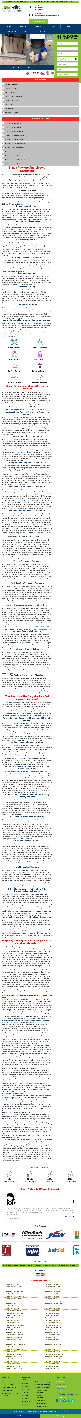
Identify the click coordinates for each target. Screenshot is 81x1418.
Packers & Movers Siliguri (52, 1320)
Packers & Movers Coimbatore (15, 1313)
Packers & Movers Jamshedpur (15, 1335)
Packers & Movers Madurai (14, 1327)
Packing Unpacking (11, 84)
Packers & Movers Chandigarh (15, 160)
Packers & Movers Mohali (52, 1349)
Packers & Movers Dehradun (14, 1301)
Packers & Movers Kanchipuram (54, 1354)
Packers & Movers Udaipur (52, 1339)
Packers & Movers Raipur (13, 1320)
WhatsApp (60, 1416)
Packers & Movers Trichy (13, 1315)
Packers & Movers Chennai (14, 1286)
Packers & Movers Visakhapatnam (16, 1344)
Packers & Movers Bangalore (14, 135)
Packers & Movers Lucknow (14, 1303)
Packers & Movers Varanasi (14, 1310)
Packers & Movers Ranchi (52, 1310)
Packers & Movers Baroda (52, 1368)
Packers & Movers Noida (13, 164)
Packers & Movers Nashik (52, 1315)
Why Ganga (11, 31)
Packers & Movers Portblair (14, 1318)
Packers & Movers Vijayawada (15, 1325)
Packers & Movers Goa (51, 1325)
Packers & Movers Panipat (13, 1332)
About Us (23, 27)
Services (38, 27)
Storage (53, 27)
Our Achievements (9, 1387)
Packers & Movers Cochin (13, 1361)
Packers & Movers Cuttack (13, 1351)
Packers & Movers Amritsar (13, 1354)
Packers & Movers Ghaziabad (53, 1291)
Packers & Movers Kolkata (13, 156)
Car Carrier (8, 104)
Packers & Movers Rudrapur (53, 1332)
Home (9, 27)
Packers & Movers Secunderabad (15, 1349)
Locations (68, 27)
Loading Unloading (11, 88)
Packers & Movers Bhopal (13, 1363)
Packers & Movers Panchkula (53, 1359)
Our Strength (7, 1390)
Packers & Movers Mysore (13, 1330)
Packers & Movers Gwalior (52, 1335)
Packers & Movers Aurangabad (15, 1368)
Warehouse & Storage (12, 112)
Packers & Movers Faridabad (53, 1286)
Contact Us (41, 31)
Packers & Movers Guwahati (14, 1356)
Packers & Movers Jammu (13, 1359)
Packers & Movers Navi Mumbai (54, 1361)
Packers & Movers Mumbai (14, 139)
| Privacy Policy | (63, 1411)
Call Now (20, 1416)
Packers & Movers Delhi (13, 127)
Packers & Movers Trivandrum (14, 1347)
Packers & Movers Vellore (52, 1351)
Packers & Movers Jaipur (13, 152)
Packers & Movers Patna (52, 1342)
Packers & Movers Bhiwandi (53, 1347)
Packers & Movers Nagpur (52, 1313)
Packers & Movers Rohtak (52, 1294)
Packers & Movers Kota (51, 1337)
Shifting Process (8, 1385)
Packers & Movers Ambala (52, 1298)
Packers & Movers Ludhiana (53, 1322)
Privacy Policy (26, 1405)
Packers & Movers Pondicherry (54, 1306)
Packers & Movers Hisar (52, 1296)
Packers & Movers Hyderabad (15, 143)
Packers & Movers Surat (13, 1342)
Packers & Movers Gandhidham (54, 1327)
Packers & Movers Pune (13, 123)
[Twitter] (60, 1400)
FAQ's (26, 31)
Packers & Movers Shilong (52, 1308)
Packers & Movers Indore (13, 1366)
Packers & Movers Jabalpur (53, 1344)
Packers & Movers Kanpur (13, 1308)
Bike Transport (9, 108)
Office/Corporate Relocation (14, 96)
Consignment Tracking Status (10, 1394)
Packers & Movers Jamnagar (14, 1339)
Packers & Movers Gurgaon (14, 131)
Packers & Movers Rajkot (52, 1366)
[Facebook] (57, 1400)
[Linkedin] (68, 1400)
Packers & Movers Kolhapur (14, 1337)
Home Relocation (10, 92)
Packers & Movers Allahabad (53, 1330)
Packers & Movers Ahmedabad (15, 147)
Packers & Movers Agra (12, 1322)
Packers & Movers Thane (52, 1363)
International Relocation (13, 100)
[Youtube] (72, 1400)
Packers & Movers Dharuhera (53, 1356)
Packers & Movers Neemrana (53, 1303)
